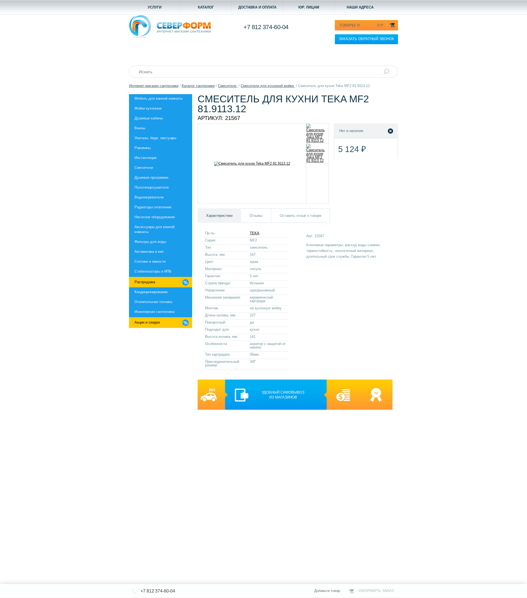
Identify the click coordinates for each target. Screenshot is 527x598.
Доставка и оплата (257, 7)
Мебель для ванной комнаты (158, 98)
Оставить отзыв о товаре (300, 216)
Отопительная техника (153, 302)
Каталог (206, 7)
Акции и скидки (147, 322)
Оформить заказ (376, 590)
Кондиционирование (151, 292)
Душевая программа (151, 177)
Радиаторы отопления (152, 207)
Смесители (143, 167)
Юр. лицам (308, 7)
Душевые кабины (148, 118)
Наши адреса (360, 7)
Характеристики (219, 216)
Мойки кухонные (148, 108)
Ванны (139, 128)
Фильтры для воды (150, 242)
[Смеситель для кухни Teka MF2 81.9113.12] (317, 134)
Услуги (154, 7)
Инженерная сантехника (154, 312)
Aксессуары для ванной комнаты (154, 229)
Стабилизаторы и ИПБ (153, 271)
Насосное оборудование (154, 217)
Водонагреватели (149, 197)
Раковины (142, 148)
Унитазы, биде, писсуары (155, 138)
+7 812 (265, 27)
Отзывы (256, 216)
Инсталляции (145, 158)
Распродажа (144, 282)
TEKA (254, 233)
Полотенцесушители (151, 187)
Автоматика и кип (149, 251)
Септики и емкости (150, 261)
